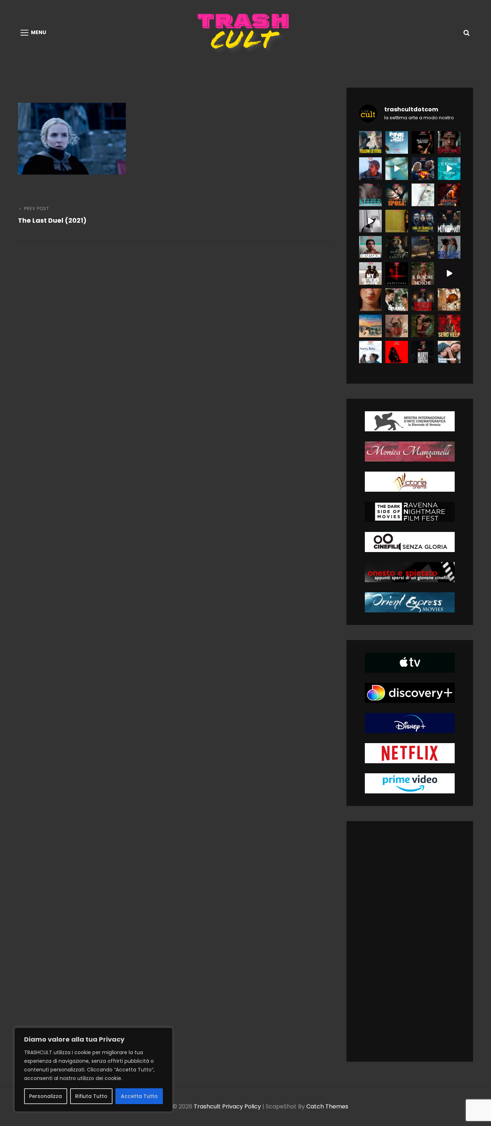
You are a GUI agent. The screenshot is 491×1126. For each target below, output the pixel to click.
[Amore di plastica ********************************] (396, 326)
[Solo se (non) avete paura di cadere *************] (396, 247)
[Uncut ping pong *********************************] (423, 352)
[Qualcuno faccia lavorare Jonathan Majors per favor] (423, 142)
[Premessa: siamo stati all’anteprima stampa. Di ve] (449, 142)
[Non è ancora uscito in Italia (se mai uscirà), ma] (396, 273)
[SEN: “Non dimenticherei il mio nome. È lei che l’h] (396, 168)
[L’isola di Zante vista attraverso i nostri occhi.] (449, 168)
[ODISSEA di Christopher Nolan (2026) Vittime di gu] (370, 168)
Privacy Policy (241, 1106)
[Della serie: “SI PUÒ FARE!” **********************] (396, 195)
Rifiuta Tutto (91, 1096)
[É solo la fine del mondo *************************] (449, 352)
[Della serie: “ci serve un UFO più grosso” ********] (423, 195)
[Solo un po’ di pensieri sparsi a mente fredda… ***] (423, 247)
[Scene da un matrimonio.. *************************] (423, 299)
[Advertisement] (414, 943)
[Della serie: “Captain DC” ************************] (423, 168)
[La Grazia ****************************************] (370, 299)
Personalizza (45, 1096)
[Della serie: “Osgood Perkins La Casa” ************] (370, 195)
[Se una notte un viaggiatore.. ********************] (370, 326)
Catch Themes (327, 1106)
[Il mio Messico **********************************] (449, 247)
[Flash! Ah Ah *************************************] (449, 195)
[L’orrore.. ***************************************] (423, 273)
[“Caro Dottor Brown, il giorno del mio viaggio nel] (370, 221)
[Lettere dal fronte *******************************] (370, 142)
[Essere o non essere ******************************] (423, 326)
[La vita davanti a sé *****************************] (370, 352)
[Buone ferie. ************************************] (449, 326)
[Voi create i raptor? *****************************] (396, 142)
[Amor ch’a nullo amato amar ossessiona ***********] (370, 247)
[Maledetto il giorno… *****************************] (396, 299)
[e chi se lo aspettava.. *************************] (396, 221)
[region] (93, 1070)
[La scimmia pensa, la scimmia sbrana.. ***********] (396, 352)
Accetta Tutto (139, 1096)
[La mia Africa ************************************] (370, 273)
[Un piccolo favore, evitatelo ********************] (423, 221)
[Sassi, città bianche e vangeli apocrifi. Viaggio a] (449, 273)
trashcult (207, 1106)
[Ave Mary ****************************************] (449, 221)
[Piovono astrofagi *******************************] (449, 299)
